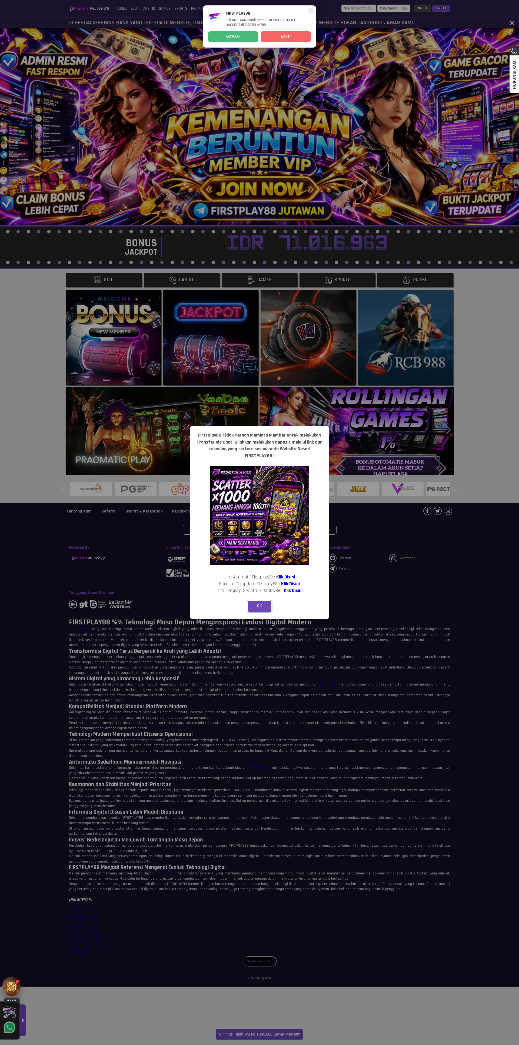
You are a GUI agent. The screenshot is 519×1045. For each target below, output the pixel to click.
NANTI (286, 36)
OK (259, 606)
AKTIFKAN (233, 36)
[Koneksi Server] (12, 987)
